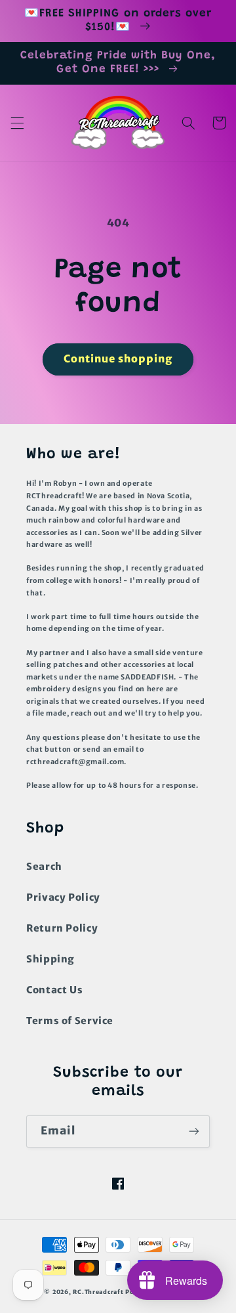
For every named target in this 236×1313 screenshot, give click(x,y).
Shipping (50, 959)
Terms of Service (69, 1021)
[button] (17, 123)
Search (44, 866)
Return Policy (62, 928)
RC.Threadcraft (98, 1291)
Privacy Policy (63, 897)
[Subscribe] (194, 1131)
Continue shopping (118, 359)
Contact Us (54, 990)
